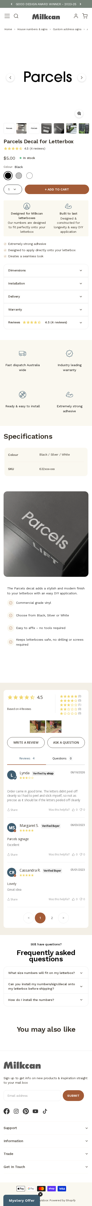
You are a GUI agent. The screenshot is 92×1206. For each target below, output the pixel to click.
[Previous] (11, 4)
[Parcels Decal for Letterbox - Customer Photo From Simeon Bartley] (37, 726)
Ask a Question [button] (66, 742)
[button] (74, 810)
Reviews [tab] (24, 758)
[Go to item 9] (84, 128)
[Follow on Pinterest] (26, 1111)
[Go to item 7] (59, 128)
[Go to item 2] (21, 128)
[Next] (80, 4)
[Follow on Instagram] (16, 1111)
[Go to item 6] (46, 128)
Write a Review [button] (25, 742)
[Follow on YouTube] (35, 1111)
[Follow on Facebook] (7, 1111)
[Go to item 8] (71, 128)
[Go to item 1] (9, 128)
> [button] (63, 918)
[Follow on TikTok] (45, 1111)
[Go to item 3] (34, 128)
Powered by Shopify (62, 1200)
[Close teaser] (40, 1194)
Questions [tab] (59, 758)
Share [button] (14, 810)
